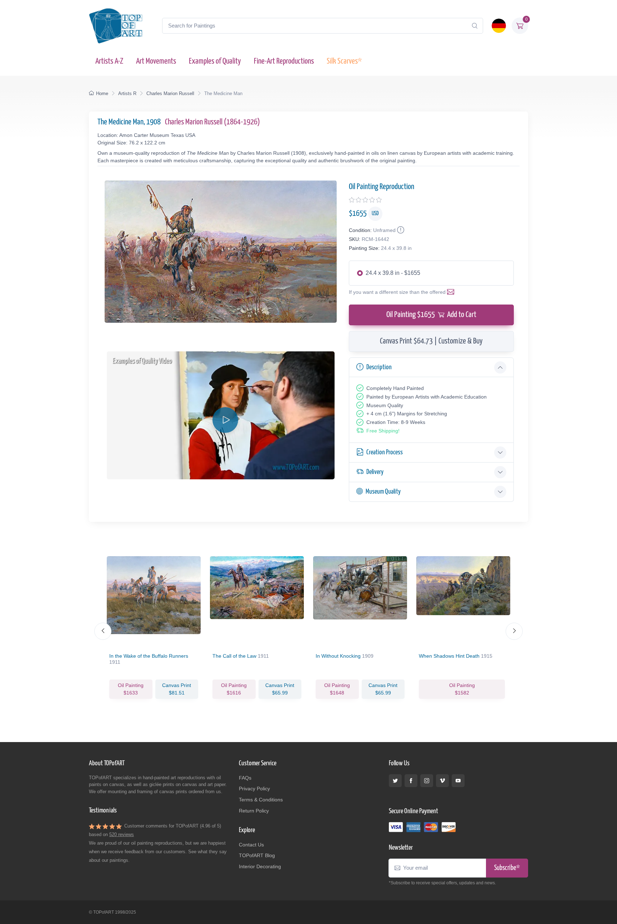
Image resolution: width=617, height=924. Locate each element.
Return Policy (254, 811)
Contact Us (251, 845)
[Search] (474, 25)
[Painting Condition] (400, 230)
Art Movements (156, 61)
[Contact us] (452, 292)
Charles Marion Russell (170, 93)
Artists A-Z (109, 61)
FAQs (245, 778)
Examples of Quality (215, 61)
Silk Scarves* (344, 61)
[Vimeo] (442, 780)
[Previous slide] (102, 631)
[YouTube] (458, 780)
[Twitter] (395, 780)
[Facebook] (411, 780)
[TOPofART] (115, 25)
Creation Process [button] (384, 452)
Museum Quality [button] (383, 491)
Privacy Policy (254, 788)
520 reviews (121, 834)
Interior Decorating (260, 866)
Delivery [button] (374, 472)
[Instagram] (426, 780)
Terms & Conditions (261, 799)
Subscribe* (507, 868)
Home (102, 93)
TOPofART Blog (257, 855)
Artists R (127, 93)
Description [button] (379, 367)
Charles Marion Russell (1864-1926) (212, 122)
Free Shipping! (383, 431)
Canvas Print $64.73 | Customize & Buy (431, 341)
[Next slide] (514, 631)
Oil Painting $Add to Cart (431, 315)
